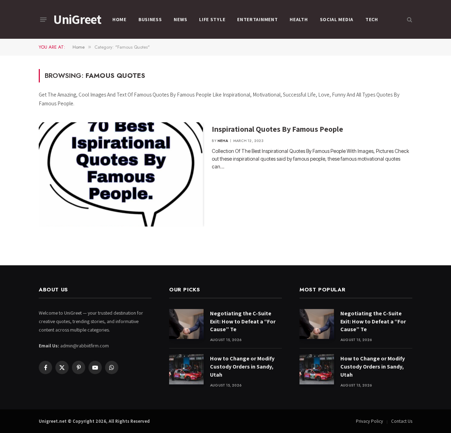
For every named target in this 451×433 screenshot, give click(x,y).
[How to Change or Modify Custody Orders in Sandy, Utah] (186, 369)
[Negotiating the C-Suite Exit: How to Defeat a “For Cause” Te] (186, 324)
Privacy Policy (369, 421)
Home (119, 19)
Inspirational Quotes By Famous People (277, 129)
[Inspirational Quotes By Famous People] (121, 174)
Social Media (336, 19)
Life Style (212, 19)
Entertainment (257, 19)
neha (222, 140)
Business (150, 19)
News (180, 19)
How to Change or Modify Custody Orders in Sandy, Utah (242, 366)
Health (299, 19)
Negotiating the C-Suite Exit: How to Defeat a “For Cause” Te (243, 321)
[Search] (409, 19)
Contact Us (401, 421)
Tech (371, 19)
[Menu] (43, 19)
